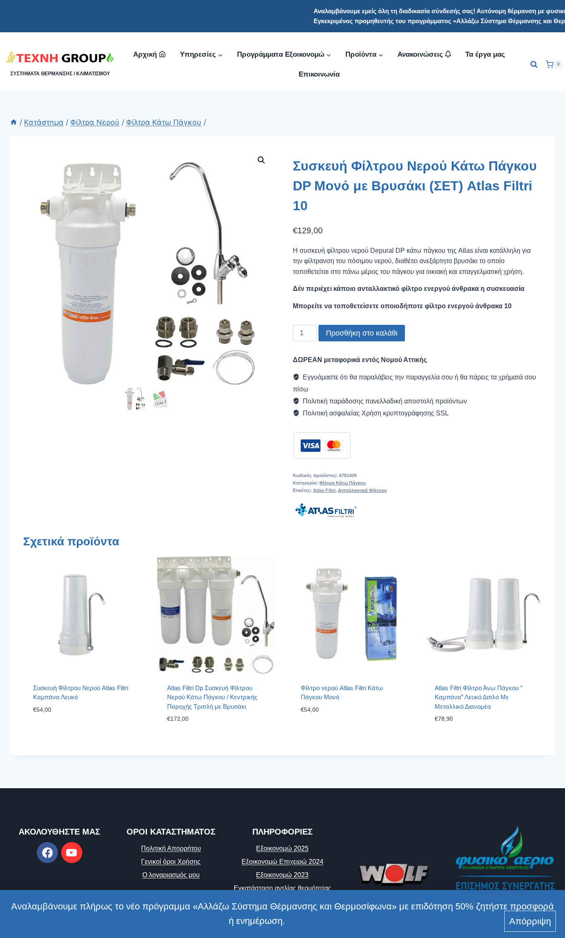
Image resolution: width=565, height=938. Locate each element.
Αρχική (145, 54)
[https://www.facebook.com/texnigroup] (47, 852)
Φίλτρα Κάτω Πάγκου (342, 482)
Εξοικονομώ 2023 (282, 874)
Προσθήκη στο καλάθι (361, 333)
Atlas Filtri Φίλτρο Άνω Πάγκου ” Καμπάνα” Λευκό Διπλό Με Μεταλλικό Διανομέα (478, 697)
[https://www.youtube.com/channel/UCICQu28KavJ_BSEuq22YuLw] (71, 852)
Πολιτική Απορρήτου (171, 848)
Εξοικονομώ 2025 (282, 848)
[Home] (13, 122)
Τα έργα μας (485, 54)
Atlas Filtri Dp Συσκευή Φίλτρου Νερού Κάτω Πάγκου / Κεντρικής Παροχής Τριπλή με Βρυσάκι (212, 697)
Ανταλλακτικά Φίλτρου (362, 490)
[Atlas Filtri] (326, 510)
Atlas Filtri (324, 490)
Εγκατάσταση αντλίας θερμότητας (282, 888)
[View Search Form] (534, 64)
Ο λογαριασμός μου (171, 874)
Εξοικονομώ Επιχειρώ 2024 (282, 861)
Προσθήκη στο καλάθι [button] (68, 734)
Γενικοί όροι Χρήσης (171, 861)
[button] (261, 160)
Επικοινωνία (319, 74)
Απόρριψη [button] (530, 921)
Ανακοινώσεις (421, 54)
